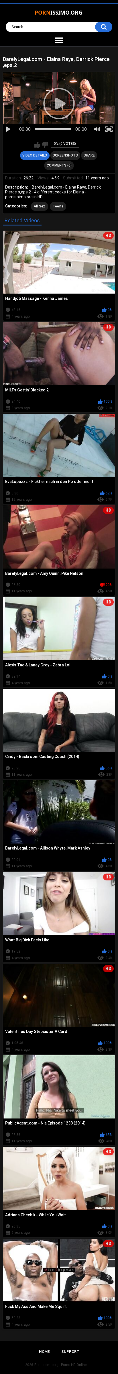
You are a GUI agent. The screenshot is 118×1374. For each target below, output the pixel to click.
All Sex (39, 206)
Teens (58, 206)
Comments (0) (59, 165)
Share (89, 155)
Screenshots (65, 155)
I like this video (37, 145)
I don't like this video (45, 145)
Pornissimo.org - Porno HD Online (60, 1365)
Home (44, 1351)
